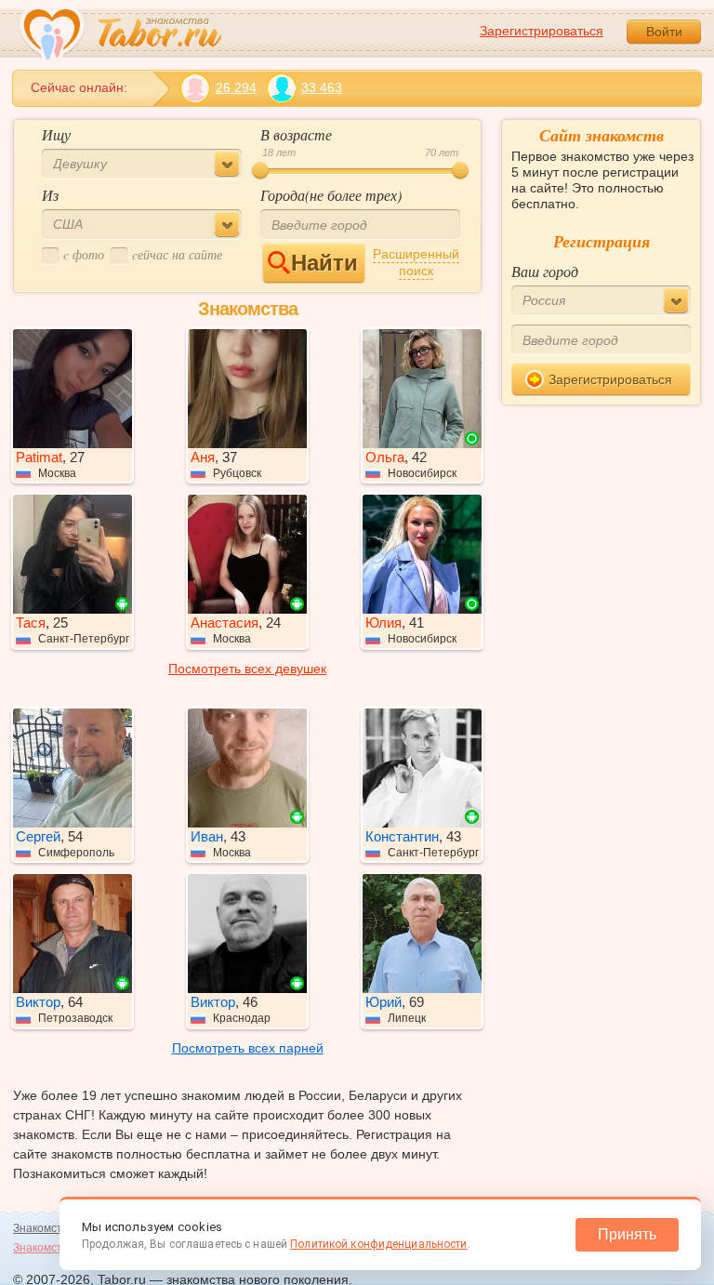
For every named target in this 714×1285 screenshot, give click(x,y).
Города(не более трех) (331, 195)
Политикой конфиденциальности (378, 1244)
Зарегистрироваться (541, 30)
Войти (664, 31)
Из (50, 195)
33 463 (321, 87)
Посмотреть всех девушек (247, 668)
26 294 (236, 87)
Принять (627, 1234)
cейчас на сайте (177, 254)
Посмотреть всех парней (248, 1047)
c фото (83, 254)
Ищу (56, 134)
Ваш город (544, 271)
